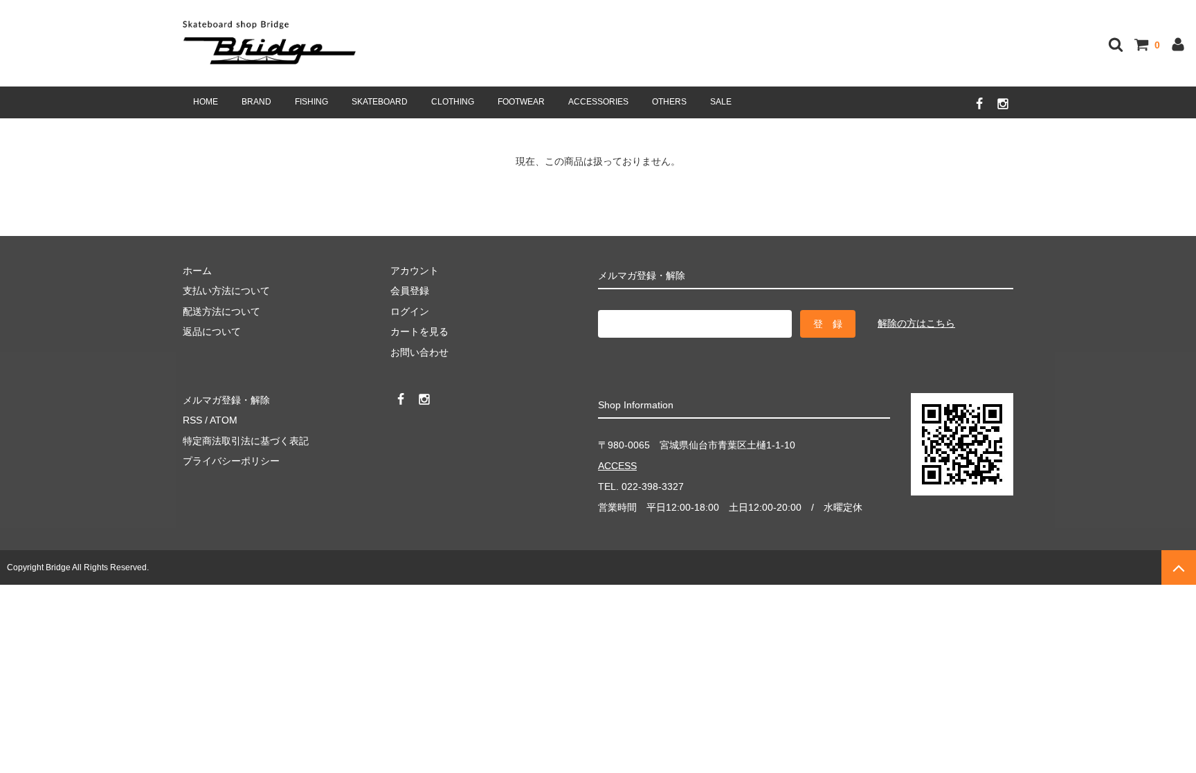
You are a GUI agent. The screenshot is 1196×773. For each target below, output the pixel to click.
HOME (205, 102)
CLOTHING (452, 102)
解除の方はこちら (916, 323)
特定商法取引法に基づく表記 (246, 440)
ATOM (223, 420)
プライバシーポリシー (231, 460)
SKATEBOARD (380, 102)
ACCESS (617, 465)
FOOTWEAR (521, 102)
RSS (192, 420)
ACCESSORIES (598, 102)
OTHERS (669, 102)
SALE (721, 102)
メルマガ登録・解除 (226, 400)
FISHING (311, 102)
